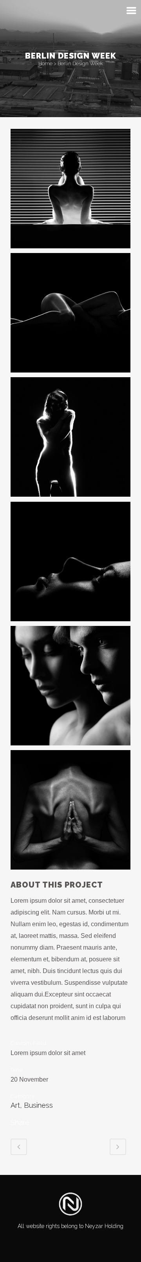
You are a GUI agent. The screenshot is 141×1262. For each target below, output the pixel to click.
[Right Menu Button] (131, 11)
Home (45, 63)
